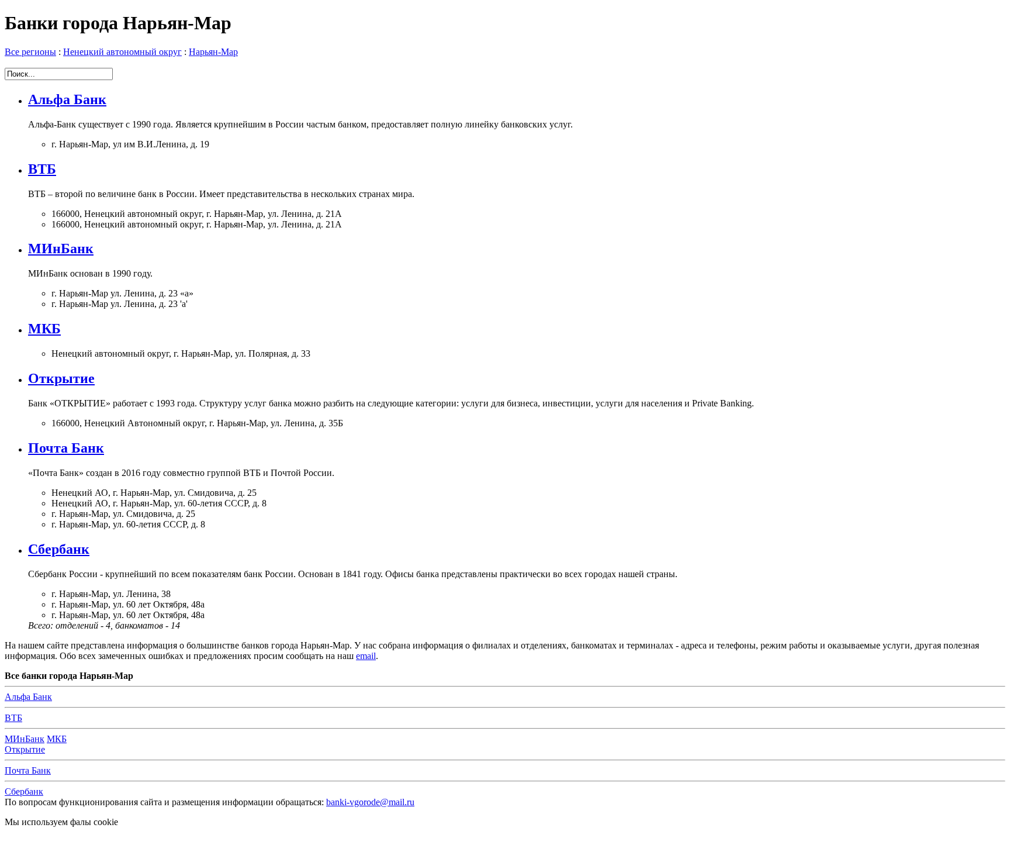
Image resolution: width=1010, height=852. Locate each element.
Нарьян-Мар (213, 52)
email (366, 656)
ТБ (13, 718)
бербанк (24, 791)
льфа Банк (28, 697)
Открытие (61, 378)
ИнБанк (24, 739)
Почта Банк (66, 448)
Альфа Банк (67, 99)
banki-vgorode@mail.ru (370, 802)
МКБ (44, 328)
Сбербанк (58, 549)
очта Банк (28, 770)
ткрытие (25, 749)
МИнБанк (61, 248)
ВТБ (42, 169)
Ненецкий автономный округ (122, 52)
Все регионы (30, 52)
